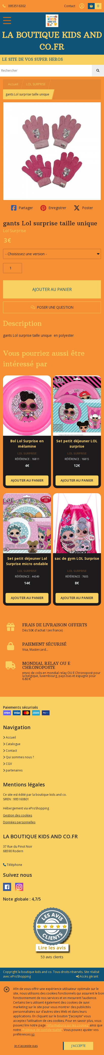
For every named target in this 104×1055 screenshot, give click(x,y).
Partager (25, 207)
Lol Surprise (14, 230)
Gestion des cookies (17, 815)
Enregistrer (56, 207)
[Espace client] (82, 6)
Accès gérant (88, 976)
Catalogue (12, 744)
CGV (8, 764)
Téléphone (14, 865)
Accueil (13, 84)
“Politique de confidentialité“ (42, 1030)
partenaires (13, 770)
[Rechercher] (98, 70)
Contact (69, 6)
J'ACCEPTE (78, 1046)
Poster (87, 207)
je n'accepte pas (26, 1046)
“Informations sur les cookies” (67, 1025)
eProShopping (20, 976)
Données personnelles (19, 822)
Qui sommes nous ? (19, 757)
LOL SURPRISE (35, 84)
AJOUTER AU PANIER (52, 289)
